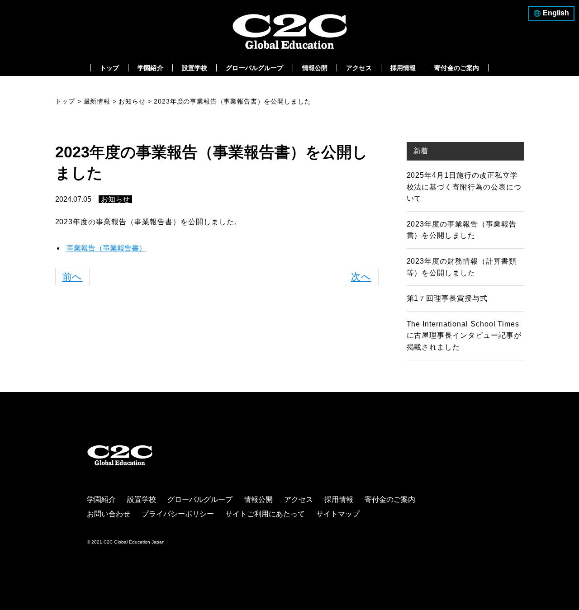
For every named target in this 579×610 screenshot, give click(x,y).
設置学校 (195, 67)
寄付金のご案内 (456, 67)
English (556, 13)
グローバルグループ (254, 67)
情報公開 (315, 67)
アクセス (359, 67)
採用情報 (403, 67)
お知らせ (115, 199)
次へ (361, 276)
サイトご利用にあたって (265, 514)
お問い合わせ (108, 514)
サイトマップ (338, 514)
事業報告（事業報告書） (106, 248)
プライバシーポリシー (178, 514)
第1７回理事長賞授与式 (447, 298)
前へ (72, 276)
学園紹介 (150, 67)
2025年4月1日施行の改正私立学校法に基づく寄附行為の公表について (464, 186)
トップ (109, 67)
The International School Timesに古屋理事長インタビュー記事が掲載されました (464, 335)
